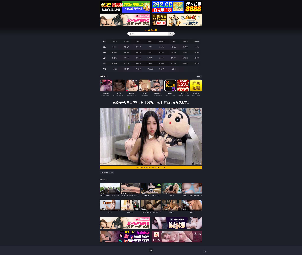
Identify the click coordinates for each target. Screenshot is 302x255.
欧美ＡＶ (138, 47)
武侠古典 (149, 63)
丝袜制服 (173, 47)
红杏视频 (161, 69)
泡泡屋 (173, 69)
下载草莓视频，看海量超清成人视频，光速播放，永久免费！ (151, 167)
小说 (104, 63)
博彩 (104, 41)
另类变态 (197, 52)
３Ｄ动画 (149, 47)
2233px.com (151, 29)
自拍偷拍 (126, 47)
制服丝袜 (161, 52)
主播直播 (185, 47)
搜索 (171, 34)
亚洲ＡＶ (114, 47)
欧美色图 (138, 58)
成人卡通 (138, 52)
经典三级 (173, 52)
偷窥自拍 (114, 58)
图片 (104, 58)
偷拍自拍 (126, 52)
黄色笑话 (185, 63)
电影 (104, 52)
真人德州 (126, 41)
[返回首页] (205, 251)
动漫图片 (149, 58)
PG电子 (115, 41)
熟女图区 (185, 58)
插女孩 (115, 69)
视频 (104, 47)
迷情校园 (161, 63)
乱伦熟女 (185, 52)
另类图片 (197, 58)
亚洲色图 (126, 58)
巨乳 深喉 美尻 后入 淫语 (107, 172)
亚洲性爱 (114, 52)
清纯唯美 (173, 58)
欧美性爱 (149, 52)
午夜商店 (126, 69)
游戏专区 (149, 41)
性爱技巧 (197, 63)
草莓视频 (138, 69)
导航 (104, 69)
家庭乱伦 (126, 63)
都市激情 (114, 63)
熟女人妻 (161, 47)
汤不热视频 (150, 69)
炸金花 (173, 41)
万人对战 (138, 41)
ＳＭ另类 (197, 47)
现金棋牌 (185, 41)
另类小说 (173, 63)
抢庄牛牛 (197, 41)
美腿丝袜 (161, 58)
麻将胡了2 (162, 41)
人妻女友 (138, 63)
